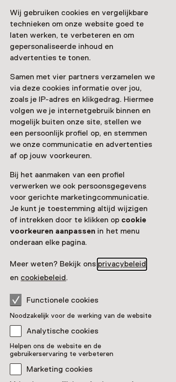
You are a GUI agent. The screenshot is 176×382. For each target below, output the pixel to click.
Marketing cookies (59, 369)
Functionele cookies (62, 300)
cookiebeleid (43, 277)
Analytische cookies (62, 331)
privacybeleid (122, 264)
